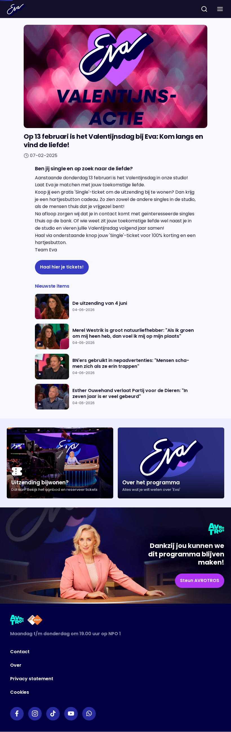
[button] (220, 9)
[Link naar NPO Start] (35, 621)
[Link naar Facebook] (17, 713)
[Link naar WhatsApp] (89, 713)
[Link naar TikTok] (53, 713)
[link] (62, 267)
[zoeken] (204, 9)
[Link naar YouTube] (71, 713)
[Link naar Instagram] (35, 713)
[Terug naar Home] (16, 10)
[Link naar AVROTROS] (17, 621)
